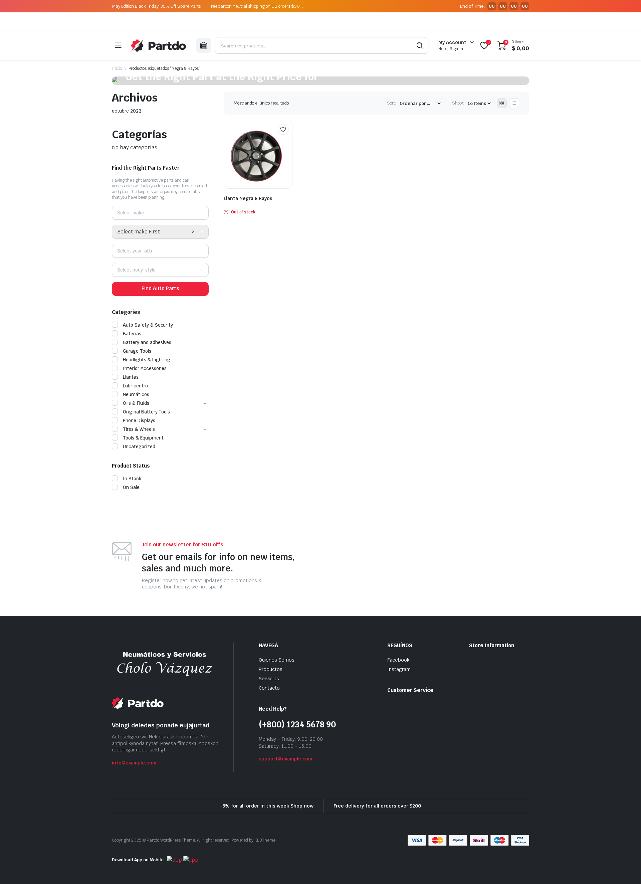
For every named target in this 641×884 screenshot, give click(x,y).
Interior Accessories (145, 368)
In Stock (132, 479)
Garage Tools (137, 351)
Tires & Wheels (139, 429)
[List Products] (514, 103)
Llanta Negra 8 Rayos (248, 198)
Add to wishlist (283, 129)
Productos (270, 669)
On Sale (131, 487)
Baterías (132, 334)
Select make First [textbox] (138, 231)
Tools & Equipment (143, 438)
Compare (286, 142)
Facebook (398, 660)
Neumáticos (136, 394)
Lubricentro (135, 386)
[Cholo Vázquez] (158, 45)
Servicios (269, 679)
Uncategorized (139, 447)
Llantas (131, 377)
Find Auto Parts (160, 288)
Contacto (269, 688)
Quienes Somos (276, 660)
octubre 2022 (126, 111)
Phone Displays (139, 420)
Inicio (117, 68)
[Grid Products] (502, 103)
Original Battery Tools (146, 412)
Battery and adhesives (147, 342)
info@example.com (134, 763)
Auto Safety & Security (148, 325)
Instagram (399, 669)
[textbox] (133, 212)
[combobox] (160, 213)
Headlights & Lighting (146, 360)
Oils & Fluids (136, 403)
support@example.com (285, 759)
